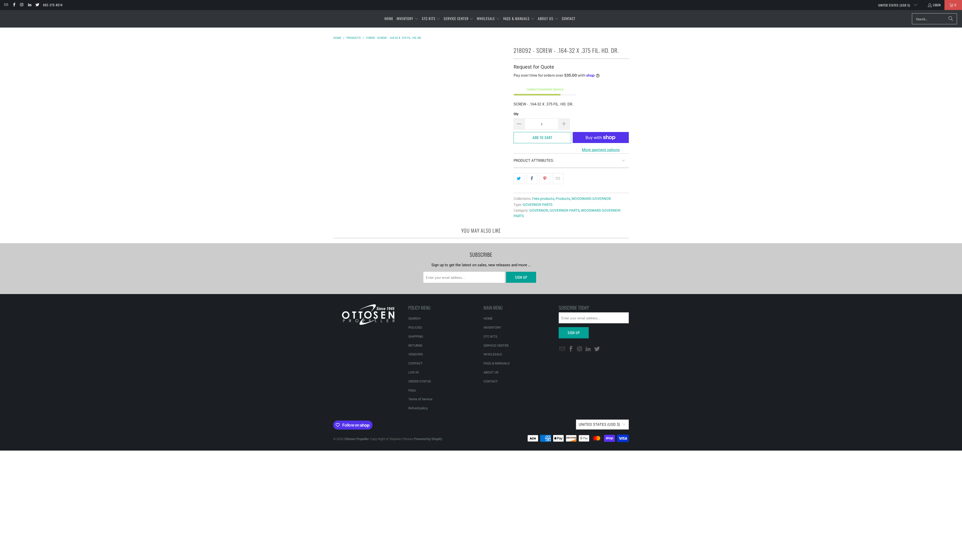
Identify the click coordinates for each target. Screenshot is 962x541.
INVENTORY (492, 327)
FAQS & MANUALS (497, 363)
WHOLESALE (493, 354)
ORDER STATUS (419, 381)
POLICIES (415, 327)
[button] (407, 19)
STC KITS (490, 336)
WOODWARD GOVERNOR (591, 199)
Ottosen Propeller (356, 439)
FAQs (412, 390)
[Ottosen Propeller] (28, 19)
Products (563, 199)
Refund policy (418, 408)
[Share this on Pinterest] (545, 178)
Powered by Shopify (428, 439)
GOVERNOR (538, 210)
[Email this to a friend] (558, 178)
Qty (516, 114)
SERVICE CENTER (496, 345)
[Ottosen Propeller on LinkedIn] (29, 5)
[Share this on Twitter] (519, 178)
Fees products (543, 199)
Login (937, 5)
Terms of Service (420, 399)
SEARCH (414, 318)
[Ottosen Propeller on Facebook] (14, 5)
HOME (488, 318)
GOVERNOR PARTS (537, 205)
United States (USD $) (894, 5)
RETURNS (415, 345)
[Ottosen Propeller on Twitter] (37, 5)
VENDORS (415, 354)
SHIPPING (415, 336)
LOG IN (413, 372)
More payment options (601, 150)
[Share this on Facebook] (532, 178)
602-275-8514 (53, 5)
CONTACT (415, 363)
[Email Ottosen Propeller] (6, 5)
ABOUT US (491, 372)
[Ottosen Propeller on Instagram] (22, 5)
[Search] (950, 18)
